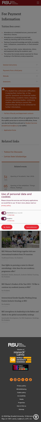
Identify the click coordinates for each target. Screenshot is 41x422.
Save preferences (31, 227)
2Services (10, 215)
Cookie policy (21, 392)
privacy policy (6, 205)
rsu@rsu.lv (21, 419)
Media (21, 399)
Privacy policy (21, 386)
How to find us (21, 406)
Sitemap (21, 409)
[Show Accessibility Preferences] (36, 417)
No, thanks (7, 227)
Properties (21, 403)
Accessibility (21, 396)
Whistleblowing (21, 389)
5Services (10, 221)
